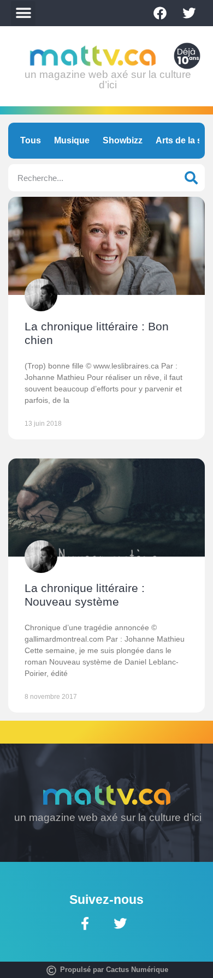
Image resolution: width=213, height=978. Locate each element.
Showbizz (123, 140)
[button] (23, 13)
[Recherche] (191, 177)
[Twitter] (189, 13)
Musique (72, 140)
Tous (30, 140)
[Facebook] (160, 13)
